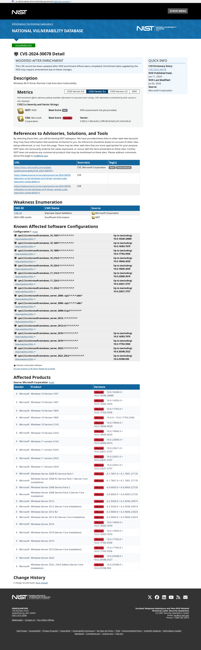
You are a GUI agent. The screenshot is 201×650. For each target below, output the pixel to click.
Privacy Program (50, 630)
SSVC (134, 91)
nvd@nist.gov (41, 155)
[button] (178, 11)
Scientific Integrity (152, 630)
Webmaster (17, 620)
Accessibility (34, 630)
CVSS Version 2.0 (118, 91)
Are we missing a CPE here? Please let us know (34, 369)
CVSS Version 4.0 (75, 91)
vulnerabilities (23, 45)
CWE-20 (18, 213)
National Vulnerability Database (47, 30)
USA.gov (119, 633)
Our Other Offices (45, 620)
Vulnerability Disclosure (83, 630)
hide (35, 232)
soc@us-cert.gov (181, 615)
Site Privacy (22, 630)
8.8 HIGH (67, 118)
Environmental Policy (132, 630)
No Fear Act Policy (105, 630)
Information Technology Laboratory (32, 24)
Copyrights (65, 630)
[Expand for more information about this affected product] (16, 394)
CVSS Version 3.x (97, 91)
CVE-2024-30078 (157, 69)
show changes (42, 583)
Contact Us (30, 620)
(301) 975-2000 (19, 615)
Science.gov (107, 633)
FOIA (118, 630)
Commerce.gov (93, 633)
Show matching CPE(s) (24, 239)
